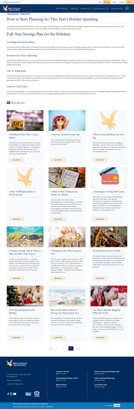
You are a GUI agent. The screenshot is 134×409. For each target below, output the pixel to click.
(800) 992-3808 (99, 374)
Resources (115, 8)
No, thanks (108, 405)
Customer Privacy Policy (15, 384)
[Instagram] (11, 394)
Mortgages (60, 8)
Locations (122, 2)
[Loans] (77, 9)
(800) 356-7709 (61, 387)
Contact (114, 2)
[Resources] (121, 9)
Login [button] (128, 2)
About (100, 2)
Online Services (99, 8)
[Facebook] (8, 394)
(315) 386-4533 (12, 377)
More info (49, 406)
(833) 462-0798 (99, 380)
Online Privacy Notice (14, 380)
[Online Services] (107, 9)
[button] (127, 9)
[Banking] (89, 9)
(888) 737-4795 (61, 374)
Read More (16, 160)
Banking (84, 8)
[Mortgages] (67, 9)
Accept (116, 405)
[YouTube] (14, 394)
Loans (72, 8)
